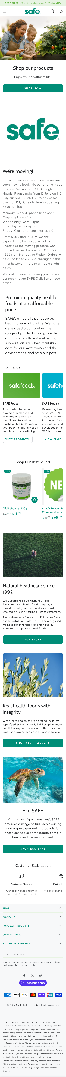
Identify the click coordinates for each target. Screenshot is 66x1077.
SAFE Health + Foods (27, 1005)
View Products (17, 439)
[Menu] (4, 11)
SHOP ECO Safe (33, 848)
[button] (52, 11)
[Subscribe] (61, 954)
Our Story (33, 639)
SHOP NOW (33, 88)
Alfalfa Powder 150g (15, 508)
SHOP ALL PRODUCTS (33, 742)
